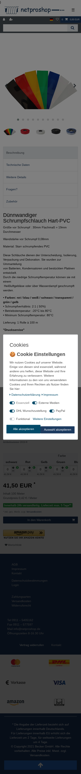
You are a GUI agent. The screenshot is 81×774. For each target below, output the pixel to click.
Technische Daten (18, 164)
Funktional (23, 419)
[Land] (51, 19)
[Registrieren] (11, 19)
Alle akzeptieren (23, 429)
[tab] (40, 153)
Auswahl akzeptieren (57, 429)
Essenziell (22, 402)
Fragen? (11, 189)
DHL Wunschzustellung (31, 411)
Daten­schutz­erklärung (25, 395)
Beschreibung (15, 152)
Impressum (50, 395)
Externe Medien (49, 402)
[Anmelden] (4, 19)
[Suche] (72, 28)
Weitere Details (16, 177)
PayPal (60, 411)
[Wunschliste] (57, 19)
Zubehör (11, 201)
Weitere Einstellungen (47, 419)
